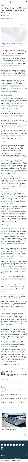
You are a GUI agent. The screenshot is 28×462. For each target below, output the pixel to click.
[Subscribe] (2, 448)
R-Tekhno (19, 150)
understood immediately (16, 50)
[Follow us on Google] (11, 445)
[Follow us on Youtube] (2, 445)
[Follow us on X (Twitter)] (14, 445)
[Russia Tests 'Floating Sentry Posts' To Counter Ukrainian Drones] (14, 420)
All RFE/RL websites (5, 460)
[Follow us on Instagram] (8, 445)
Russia (2, 5)
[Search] (26, 460)
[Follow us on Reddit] (5, 445)
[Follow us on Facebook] (17, 445)
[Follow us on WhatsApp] (23, 445)
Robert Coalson (5, 15)
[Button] (25, 21)
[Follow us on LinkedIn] (20, 445)
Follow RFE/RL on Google (17, 460)
